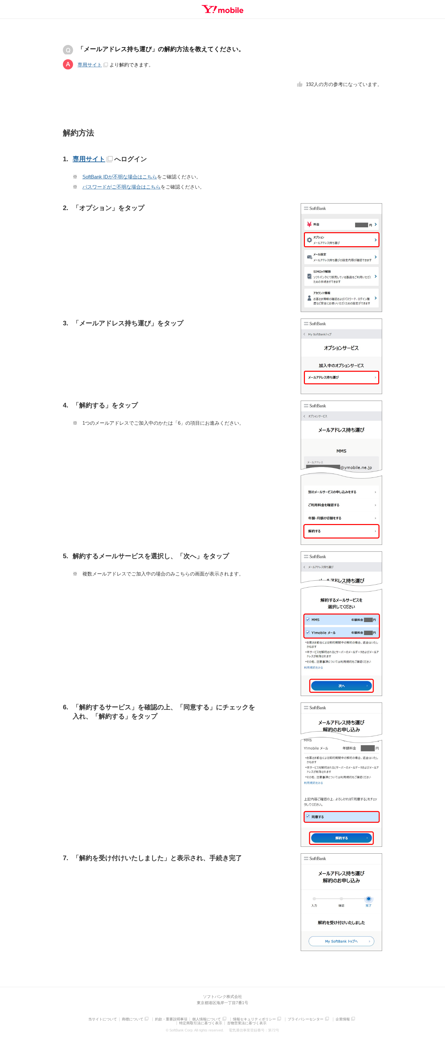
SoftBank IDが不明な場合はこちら (119, 176)
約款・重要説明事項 (171, 1019)
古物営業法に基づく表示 (246, 1023)
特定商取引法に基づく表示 (200, 1023)
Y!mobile (222, 9)
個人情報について (206, 1019)
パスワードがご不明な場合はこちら (121, 187)
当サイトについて (102, 1019)
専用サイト (90, 64)
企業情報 (343, 1019)
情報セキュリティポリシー (254, 1019)
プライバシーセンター (305, 1019)
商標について (132, 1019)
